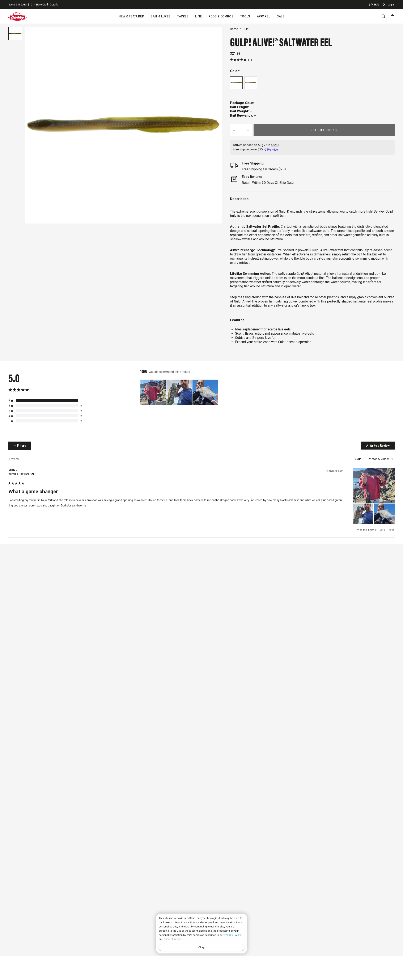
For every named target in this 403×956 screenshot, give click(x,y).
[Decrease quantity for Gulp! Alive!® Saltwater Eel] (234, 130)
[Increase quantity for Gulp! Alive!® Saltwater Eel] (248, 130)
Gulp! (246, 29)
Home (234, 29)
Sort (358, 459)
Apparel (263, 16)
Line (198, 16)
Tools (245, 16)
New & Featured (131, 16)
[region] (179, 392)
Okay (201, 947)
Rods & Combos (220, 16)
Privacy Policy (232, 934)
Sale (280, 16)
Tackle (182, 16)
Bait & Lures (161, 16)
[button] (241, 59)
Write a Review (382, 447)
